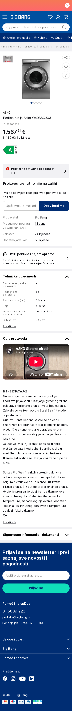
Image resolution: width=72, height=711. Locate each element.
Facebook (4, 678)
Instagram (13, 678)
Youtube (22, 678)
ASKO (7, 112)
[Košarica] (66, 17)
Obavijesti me (54, 206)
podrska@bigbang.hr (16, 617)
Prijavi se (36, 588)
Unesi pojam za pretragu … (31, 27)
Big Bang (41, 217)
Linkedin (31, 678)
